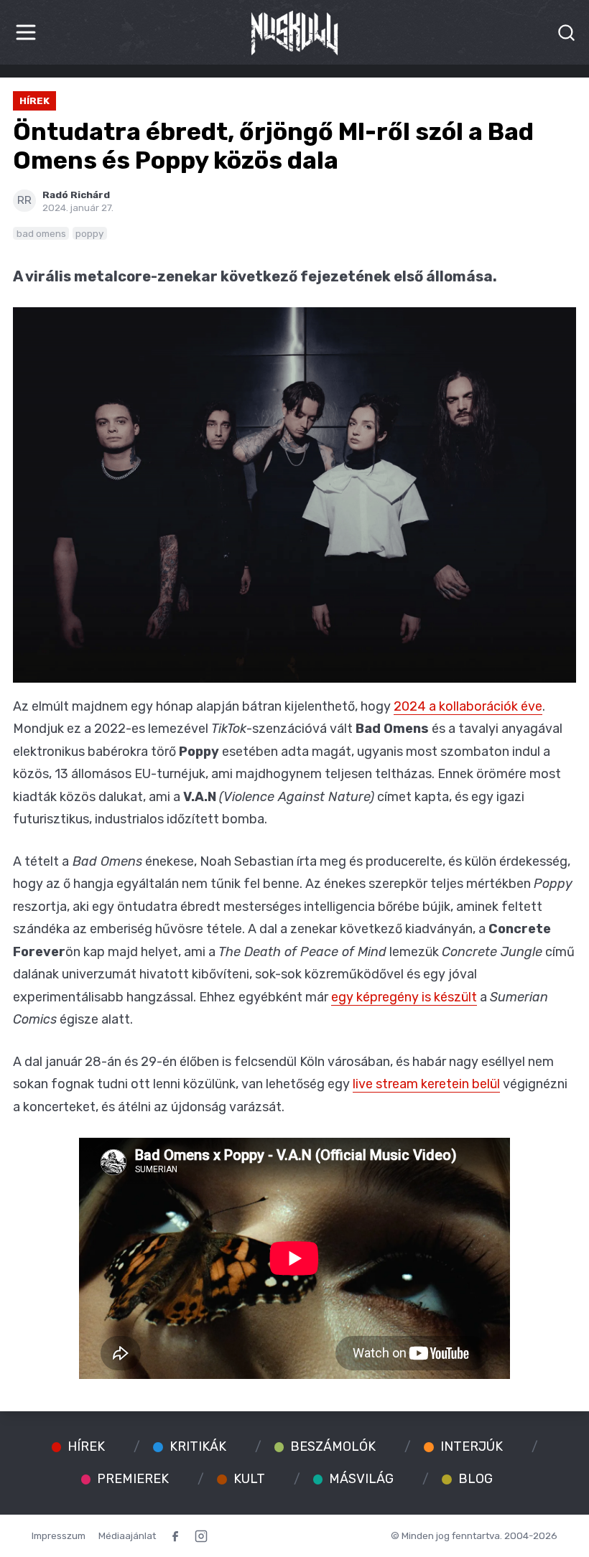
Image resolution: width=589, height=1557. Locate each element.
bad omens (41, 233)
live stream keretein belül (426, 1084)
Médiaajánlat (127, 1535)
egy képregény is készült (404, 997)
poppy (89, 233)
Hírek (34, 100)
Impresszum (58, 1535)
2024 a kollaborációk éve (468, 706)
